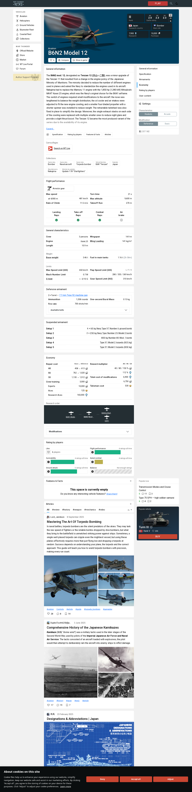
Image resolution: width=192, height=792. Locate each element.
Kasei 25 (84, 241)
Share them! (111, 494)
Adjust (171, 779)
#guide (78, 609)
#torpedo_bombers (92, 609)
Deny (102, 779)
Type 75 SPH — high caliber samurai (156, 497)
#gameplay (107, 609)
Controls (60, 609)
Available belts (57, 310)
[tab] (170, 15)
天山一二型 (98, 75)
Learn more (65, 786)
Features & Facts (93, 134)
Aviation (50, 609)
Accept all (136, 779)
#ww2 (77, 700)
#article (69, 609)
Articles (108, 134)
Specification (57, 134)
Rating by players (75, 134)
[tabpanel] (157, 17)
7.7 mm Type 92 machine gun (73, 295)
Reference (148, 124)
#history (60, 700)
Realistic (148, 114)
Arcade (167, 114)
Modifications (55, 431)
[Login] (177, 3)
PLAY (158, 3)
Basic (167, 124)
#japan (69, 700)
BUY (157, 536)
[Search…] (171, 3)
